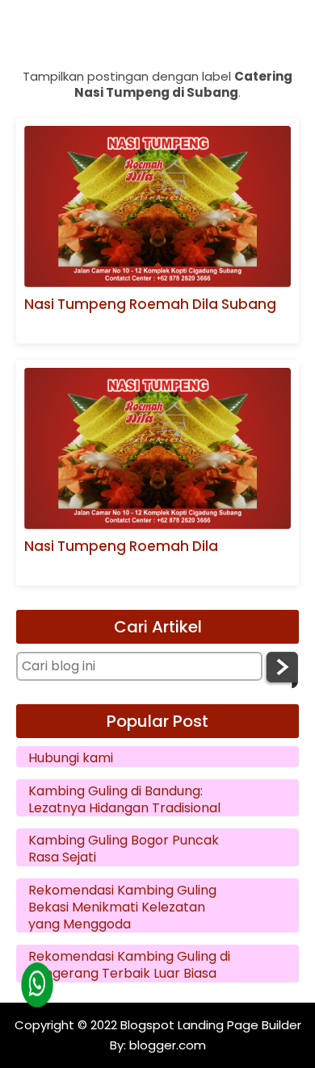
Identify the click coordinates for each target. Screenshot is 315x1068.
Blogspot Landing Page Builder (210, 1024)
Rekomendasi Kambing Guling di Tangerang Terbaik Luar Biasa (129, 965)
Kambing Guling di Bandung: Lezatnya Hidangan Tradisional (124, 800)
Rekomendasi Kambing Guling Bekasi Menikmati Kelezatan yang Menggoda (122, 907)
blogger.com (166, 1045)
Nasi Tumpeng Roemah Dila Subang (150, 304)
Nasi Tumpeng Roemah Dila (121, 546)
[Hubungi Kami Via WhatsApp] (37, 984)
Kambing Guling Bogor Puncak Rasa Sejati (123, 849)
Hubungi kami (70, 758)
